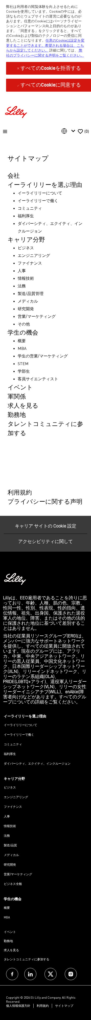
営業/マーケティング (18, 874)
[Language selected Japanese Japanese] (69, 131)
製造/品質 (10, 845)
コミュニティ (13, 744)
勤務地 (8, 941)
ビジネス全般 (13, 884)
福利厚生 (10, 754)
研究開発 (10, 864)
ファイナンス (13, 807)
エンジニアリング (16, 797)
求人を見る (11, 950)
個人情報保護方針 (18, 1006)
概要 (7, 908)
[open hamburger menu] (5, 131)
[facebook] (12, 974)
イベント (10, 932)
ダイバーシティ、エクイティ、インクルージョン (37, 763)
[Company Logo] (16, 111)
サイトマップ (64, 1006)
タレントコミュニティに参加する (26, 959)
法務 (7, 835)
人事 (7, 816)
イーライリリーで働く (19, 734)
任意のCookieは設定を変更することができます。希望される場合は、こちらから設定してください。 (45, 45)
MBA (7, 917)
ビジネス (10, 787)
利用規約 (43, 1006)
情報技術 (10, 826)
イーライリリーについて (20, 725)
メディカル (11, 855)
